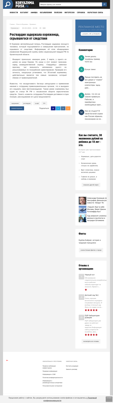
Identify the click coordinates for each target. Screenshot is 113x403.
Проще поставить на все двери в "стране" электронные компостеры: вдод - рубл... (94, 82)
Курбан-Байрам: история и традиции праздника (90, 241)
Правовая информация (50, 371)
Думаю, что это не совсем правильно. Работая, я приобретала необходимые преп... (93, 99)
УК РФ (37, 103)
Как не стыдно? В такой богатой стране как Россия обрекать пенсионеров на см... (94, 115)
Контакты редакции (72, 366)
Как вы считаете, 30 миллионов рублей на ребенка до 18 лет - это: (91, 140)
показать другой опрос (91, 185)
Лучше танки (90, 69)
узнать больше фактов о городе (91, 250)
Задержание (15, 103)
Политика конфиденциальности (53, 377)
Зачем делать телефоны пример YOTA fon (92, 59)
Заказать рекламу (71, 369)
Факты (82, 233)
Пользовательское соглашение (52, 386)
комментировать (16, 108)
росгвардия (26, 103)
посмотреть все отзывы (91, 341)
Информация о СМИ (49, 374)
